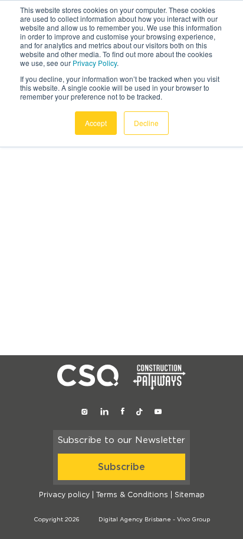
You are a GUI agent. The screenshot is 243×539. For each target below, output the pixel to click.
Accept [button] (96, 123)
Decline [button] (146, 123)
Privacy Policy (95, 63)
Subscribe (121, 467)
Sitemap (190, 494)
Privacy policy (64, 494)
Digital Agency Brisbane (134, 520)
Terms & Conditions (132, 494)
